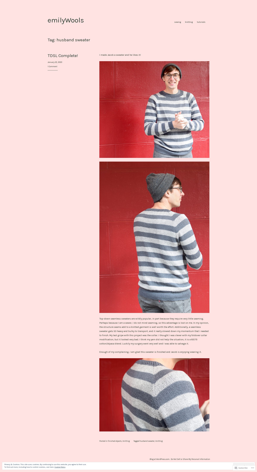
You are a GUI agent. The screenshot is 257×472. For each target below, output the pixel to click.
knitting (189, 22)
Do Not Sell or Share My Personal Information (190, 459)
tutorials (201, 22)
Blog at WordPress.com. (160, 459)
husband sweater (147, 441)
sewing (177, 22)
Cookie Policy (59, 467)
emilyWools (66, 20)
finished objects (115, 441)
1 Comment (52, 66)
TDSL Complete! (63, 55)
